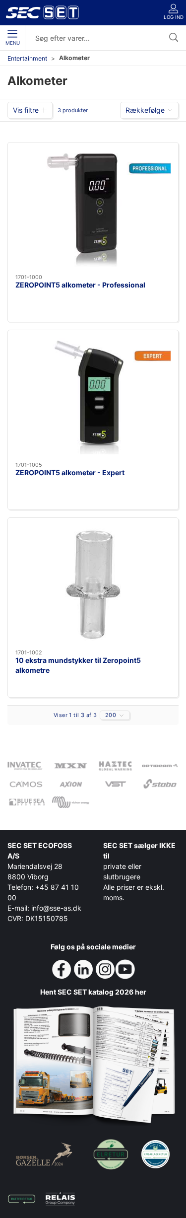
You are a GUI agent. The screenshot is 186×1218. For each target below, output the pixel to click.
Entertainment (27, 58)
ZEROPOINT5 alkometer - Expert (69, 472)
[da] (42, 12)
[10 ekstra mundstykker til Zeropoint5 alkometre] (93, 583)
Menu (12, 43)
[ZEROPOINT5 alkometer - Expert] (93, 396)
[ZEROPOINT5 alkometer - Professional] (93, 208)
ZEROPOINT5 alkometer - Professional (80, 285)
